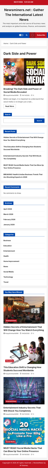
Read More (10, 106)
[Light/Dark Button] (21, 35)
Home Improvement (11, 261)
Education (7, 246)
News (5, 266)
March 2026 (8, 214)
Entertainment (9, 251)
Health (6, 256)
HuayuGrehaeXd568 (11, 95)
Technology (8, 277)
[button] (26, 35)
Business (7, 240)
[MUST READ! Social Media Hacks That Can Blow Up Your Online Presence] (24, 431)
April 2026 (7, 209)
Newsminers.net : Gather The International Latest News (24, 15)
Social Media (10, 82)
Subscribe (41, 35)
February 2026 (9, 219)
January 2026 (9, 225)
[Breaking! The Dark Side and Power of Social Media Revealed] (24, 72)
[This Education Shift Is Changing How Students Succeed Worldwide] (24, 350)
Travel (5, 282)
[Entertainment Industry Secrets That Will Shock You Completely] (24, 390)
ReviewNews (38, 463)
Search (7, 114)
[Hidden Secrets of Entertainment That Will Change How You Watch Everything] (24, 310)
